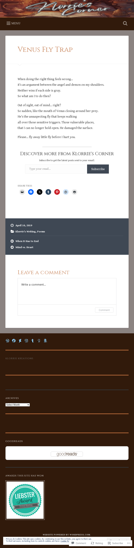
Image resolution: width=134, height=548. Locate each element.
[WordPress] (7, 341)
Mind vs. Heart (24, 247)
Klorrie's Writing (26, 231)
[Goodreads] (39, 341)
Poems (41, 231)
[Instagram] (26, 341)
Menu (15, 23)
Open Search (124, 23)
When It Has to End (27, 241)
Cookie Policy (66, 541)
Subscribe (98, 169)
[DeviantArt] (20, 341)
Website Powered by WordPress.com (66, 534)
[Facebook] (14, 341)
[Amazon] (45, 341)
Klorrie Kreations (19, 358)
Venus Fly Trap (45, 49)
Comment (104, 309)
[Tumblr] (33, 341)
